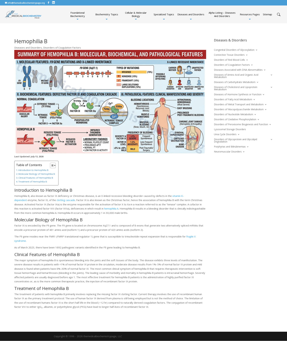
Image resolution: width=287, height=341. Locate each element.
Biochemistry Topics (106, 14)
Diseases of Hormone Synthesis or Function (237, 94)
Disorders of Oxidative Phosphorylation (235, 119)
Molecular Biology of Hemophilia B (36, 173)
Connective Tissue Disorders (229, 55)
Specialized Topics (164, 14)
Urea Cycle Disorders (225, 134)
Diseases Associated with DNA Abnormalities (238, 70)
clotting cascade (66, 200)
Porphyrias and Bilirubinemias (230, 146)
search (278, 14)
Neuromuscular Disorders (228, 151)
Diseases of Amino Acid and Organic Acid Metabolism (236, 76)
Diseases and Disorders (190, 14)
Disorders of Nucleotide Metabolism (233, 114)
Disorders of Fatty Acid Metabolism (233, 99)
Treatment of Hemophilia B (32, 181)
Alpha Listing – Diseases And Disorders (222, 14)
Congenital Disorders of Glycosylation (234, 50)
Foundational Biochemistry (77, 14)
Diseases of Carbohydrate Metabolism (234, 82)
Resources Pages (250, 14)
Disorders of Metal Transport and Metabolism (239, 104)
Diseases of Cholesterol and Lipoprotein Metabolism (235, 88)
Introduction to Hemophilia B (33, 170)
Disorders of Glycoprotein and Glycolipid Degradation (235, 140)
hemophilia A (111, 208)
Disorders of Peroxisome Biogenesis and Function (241, 124)
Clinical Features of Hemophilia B (35, 177)
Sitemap (267, 14)
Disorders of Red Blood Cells (229, 60)
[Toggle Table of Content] (51, 165)
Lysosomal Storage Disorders (230, 129)
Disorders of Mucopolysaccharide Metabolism (239, 109)
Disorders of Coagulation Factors (62, 47)
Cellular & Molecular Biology (136, 14)
